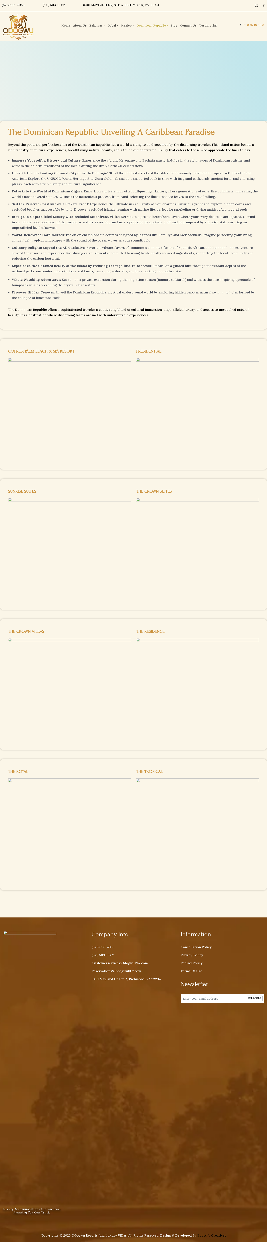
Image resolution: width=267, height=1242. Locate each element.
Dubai (112, 25)
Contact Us (188, 25)
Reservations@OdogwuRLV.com (116, 971)
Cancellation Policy (196, 947)
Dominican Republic (151, 25)
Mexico (126, 25)
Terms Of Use (191, 971)
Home (65, 25)
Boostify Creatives (211, 1235)
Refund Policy (192, 963)
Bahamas (96, 25)
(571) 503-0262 (54, 5)
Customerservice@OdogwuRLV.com (120, 963)
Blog (174, 25)
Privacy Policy (192, 955)
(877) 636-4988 (13, 5)
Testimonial (208, 25)
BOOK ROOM (253, 25)
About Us (80, 25)
